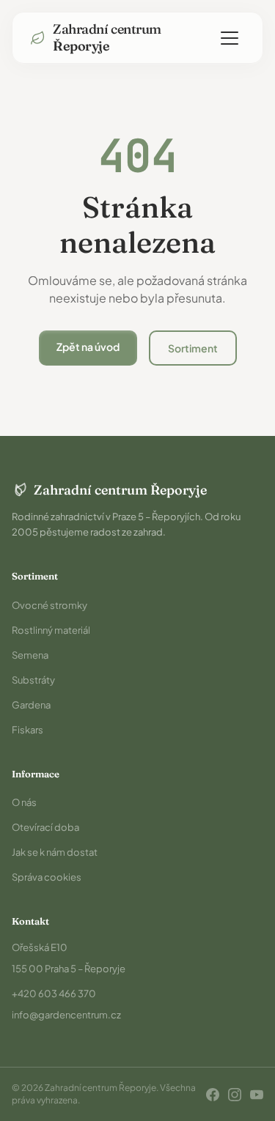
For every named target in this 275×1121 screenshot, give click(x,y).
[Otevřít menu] (229, 38)
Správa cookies (46, 877)
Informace (35, 774)
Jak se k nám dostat (55, 852)
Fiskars (27, 730)
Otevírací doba (45, 827)
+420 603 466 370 (54, 993)
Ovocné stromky (49, 605)
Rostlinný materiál (51, 630)
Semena (30, 655)
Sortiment (193, 348)
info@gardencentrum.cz (66, 1015)
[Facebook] (212, 1094)
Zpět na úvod (88, 346)
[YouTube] (256, 1094)
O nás (24, 802)
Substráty (33, 680)
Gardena (31, 705)
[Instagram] (234, 1094)
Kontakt (30, 921)
